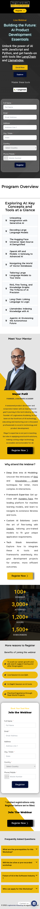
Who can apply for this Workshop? (18, 889)
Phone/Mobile (9, 154)
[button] (20, 851)
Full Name (7, 103)
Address (6, 123)
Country (6, 143)
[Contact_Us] (34, 903)
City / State (7, 133)
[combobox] (5, 158)
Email (5, 113)
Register (20, 165)
